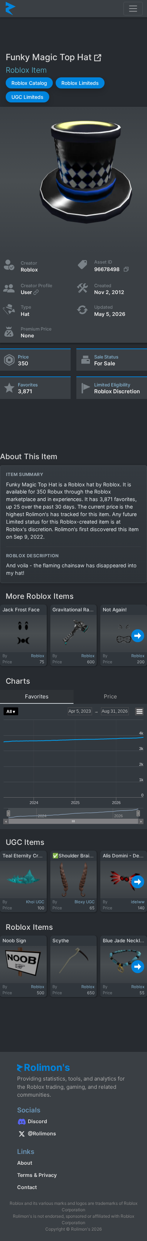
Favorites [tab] (37, 696)
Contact (27, 1187)
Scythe (60, 940)
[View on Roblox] (97, 57)
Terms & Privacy (37, 1175)
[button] (29, 82)
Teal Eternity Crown (25, 855)
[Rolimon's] (11, 8)
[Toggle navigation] (133, 8)
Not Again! (115, 609)
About (24, 1163)
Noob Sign (14, 940)
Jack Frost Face (21, 609)
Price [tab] (110, 696)
